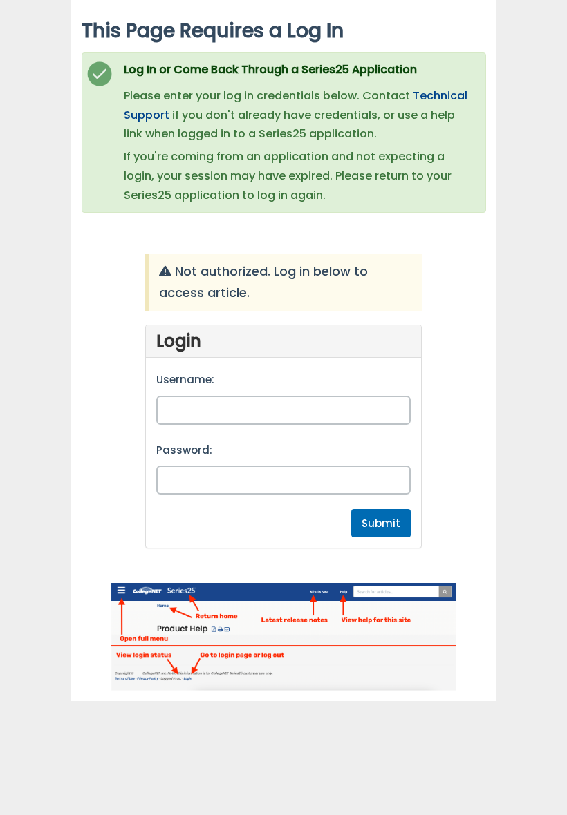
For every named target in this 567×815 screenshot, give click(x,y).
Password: (184, 450)
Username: (185, 379)
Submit (381, 523)
